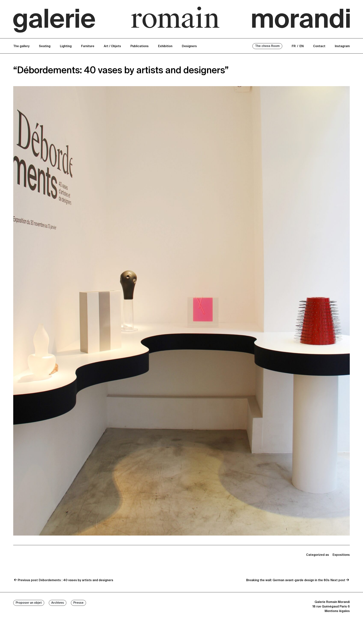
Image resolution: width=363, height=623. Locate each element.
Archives (57, 602)
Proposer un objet (29, 602)
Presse (78, 602)
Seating (44, 46)
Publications (139, 46)
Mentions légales (337, 611)
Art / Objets (112, 46)
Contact (319, 46)
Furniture (87, 46)
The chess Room (267, 46)
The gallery (21, 46)
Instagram (342, 46)
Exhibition (165, 46)
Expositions (341, 555)
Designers (189, 46)
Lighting (66, 46)
